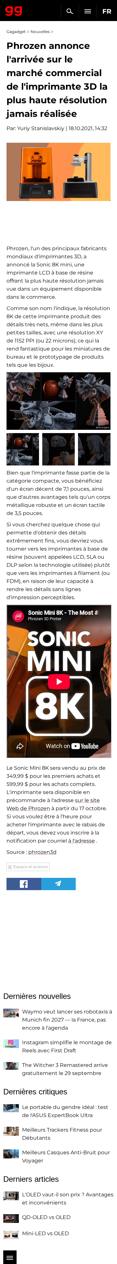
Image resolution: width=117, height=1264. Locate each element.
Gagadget (14, 9)
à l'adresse (81, 841)
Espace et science (30, 866)
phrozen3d (42, 852)
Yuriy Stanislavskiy (40, 128)
